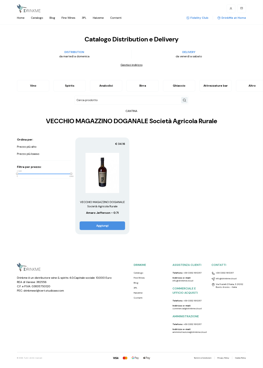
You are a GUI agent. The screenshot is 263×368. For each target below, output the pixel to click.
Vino (33, 85)
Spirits (69, 85)
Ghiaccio (179, 85)
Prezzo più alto (26, 147)
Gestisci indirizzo (132, 65)
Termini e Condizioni (202, 358)
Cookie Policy (240, 358)
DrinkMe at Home (233, 18)
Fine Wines (68, 18)
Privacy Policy (223, 358)
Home (21, 18)
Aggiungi (102, 225)
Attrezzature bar (215, 85)
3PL (84, 18)
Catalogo (37, 18)
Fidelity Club (199, 18)
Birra (142, 85)
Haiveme (98, 18)
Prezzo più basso (28, 154)
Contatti (115, 18)
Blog (52, 18)
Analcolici (106, 85)
